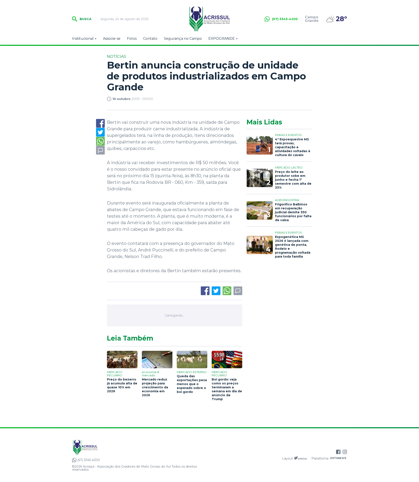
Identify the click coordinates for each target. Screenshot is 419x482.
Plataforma (319, 458)
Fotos (132, 38)
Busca (85, 19)
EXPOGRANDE (221, 38)
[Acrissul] (209, 19)
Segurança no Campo (183, 38)
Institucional (83, 38)
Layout (287, 458)
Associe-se (111, 38)
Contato (150, 38)
